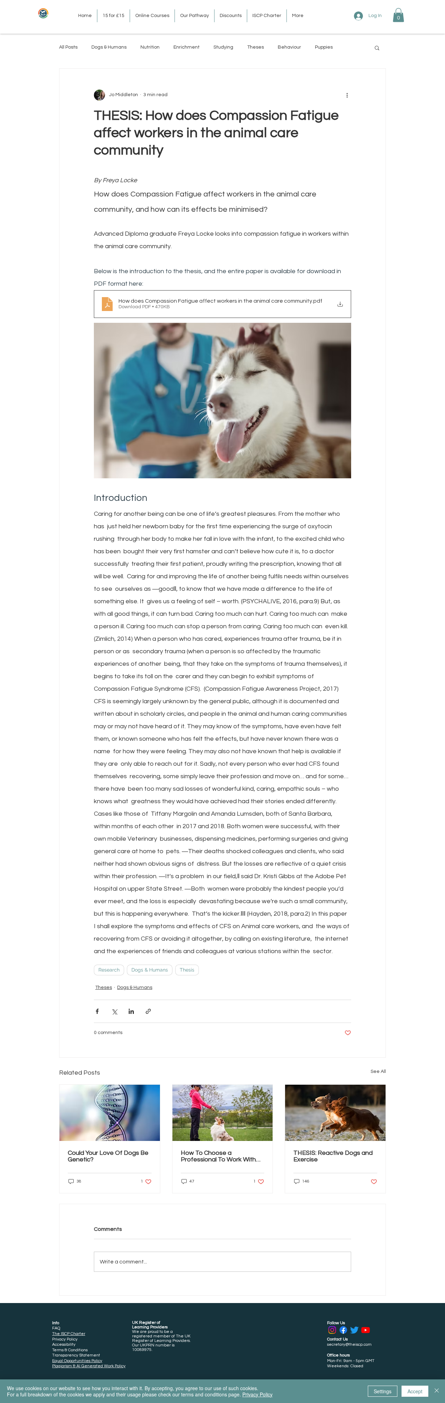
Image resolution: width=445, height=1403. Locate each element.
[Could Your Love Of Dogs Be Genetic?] (109, 1113)
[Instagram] (332, 1330)
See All (378, 1071)
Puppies (324, 47)
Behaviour (289, 47)
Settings (382, 1391)
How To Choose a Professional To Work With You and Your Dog (218, 1156)
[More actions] (347, 95)
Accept (414, 1391)
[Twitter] (354, 1330)
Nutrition (150, 47)
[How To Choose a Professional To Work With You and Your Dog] (222, 1113)
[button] (398, 15)
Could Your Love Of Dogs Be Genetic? (108, 1156)
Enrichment (186, 47)
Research (109, 970)
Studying (223, 47)
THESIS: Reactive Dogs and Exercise (333, 1156)
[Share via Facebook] (97, 1011)
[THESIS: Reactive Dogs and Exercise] (335, 1113)
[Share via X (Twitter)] (114, 1011)
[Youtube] (366, 1330)
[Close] (436, 1391)
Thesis (187, 970)
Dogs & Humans (109, 47)
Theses (255, 47)
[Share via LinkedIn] (131, 1011)
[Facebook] (343, 1330)
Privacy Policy (257, 1394)
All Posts (68, 47)
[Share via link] (148, 1011)
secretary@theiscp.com (349, 1344)
